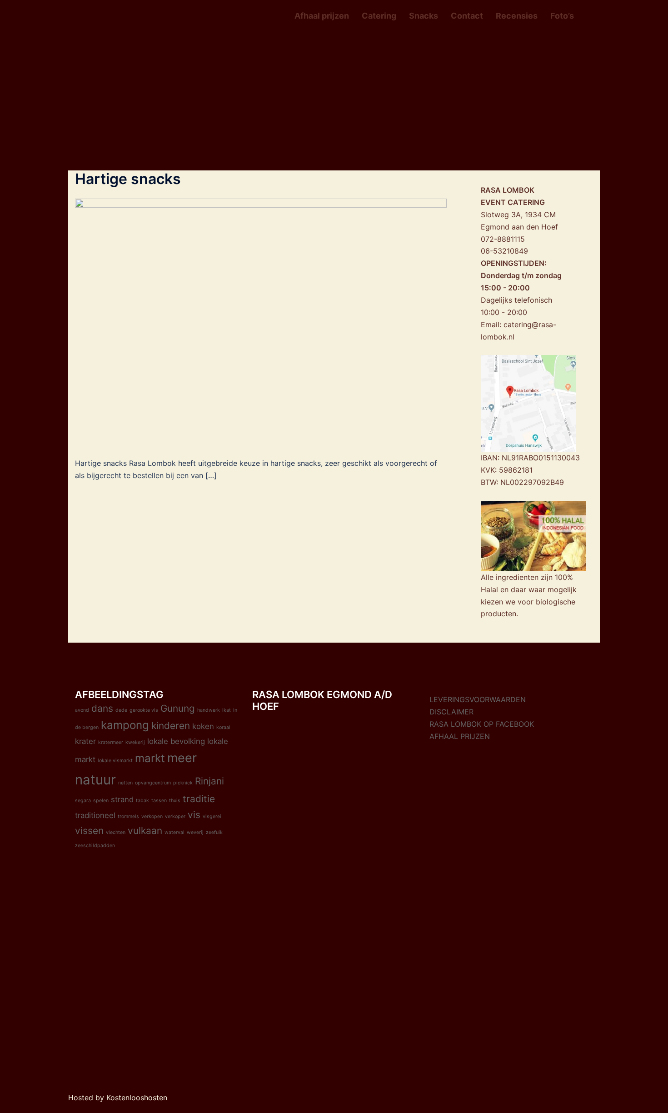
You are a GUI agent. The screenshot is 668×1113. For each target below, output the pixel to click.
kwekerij (135, 742)
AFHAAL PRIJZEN (459, 736)
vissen (89, 830)
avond (82, 710)
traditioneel (95, 815)
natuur (95, 780)
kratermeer (110, 742)
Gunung (177, 708)
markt (150, 758)
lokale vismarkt (115, 761)
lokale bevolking (176, 741)
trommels (128, 816)
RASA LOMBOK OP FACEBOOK (481, 724)
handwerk (208, 710)
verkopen (152, 816)
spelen (101, 801)
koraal (223, 727)
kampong (125, 725)
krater (85, 741)
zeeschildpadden (95, 845)
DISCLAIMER (451, 711)
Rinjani (209, 781)
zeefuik (214, 832)
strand (122, 799)
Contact (467, 15)
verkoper (175, 816)
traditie (199, 798)
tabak (142, 801)
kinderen (170, 725)
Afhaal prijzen (321, 15)
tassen (159, 801)
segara (83, 801)
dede (121, 710)
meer (182, 757)
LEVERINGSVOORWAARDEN (477, 699)
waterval (174, 832)
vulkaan (145, 830)
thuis (174, 801)
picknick (183, 783)
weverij (195, 832)
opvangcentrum (153, 783)
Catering (379, 15)
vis (194, 814)
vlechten (115, 832)
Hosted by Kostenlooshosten (117, 1097)
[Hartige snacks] (261, 321)
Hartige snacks (128, 179)
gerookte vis (144, 710)
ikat (226, 710)
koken (203, 726)
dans (102, 708)
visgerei (212, 816)
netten (125, 783)
